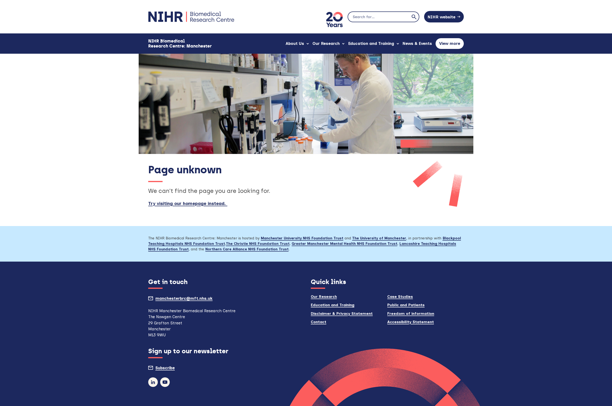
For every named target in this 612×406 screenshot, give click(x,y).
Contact (318, 322)
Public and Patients (406, 305)
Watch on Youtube (165, 382)
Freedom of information (410, 313)
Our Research (326, 43)
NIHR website (441, 17)
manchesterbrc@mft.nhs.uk (195, 299)
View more (451, 45)
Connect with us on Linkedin (153, 382)
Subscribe (176, 369)
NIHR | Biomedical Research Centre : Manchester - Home (191, 16)
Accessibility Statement (410, 322)
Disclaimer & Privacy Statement (342, 313)
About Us (295, 43)
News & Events (417, 43)
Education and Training (371, 43)
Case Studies (400, 296)
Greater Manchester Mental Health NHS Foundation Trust (344, 244)
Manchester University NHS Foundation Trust (302, 238)
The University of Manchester (379, 238)
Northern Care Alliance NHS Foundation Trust (247, 249)
